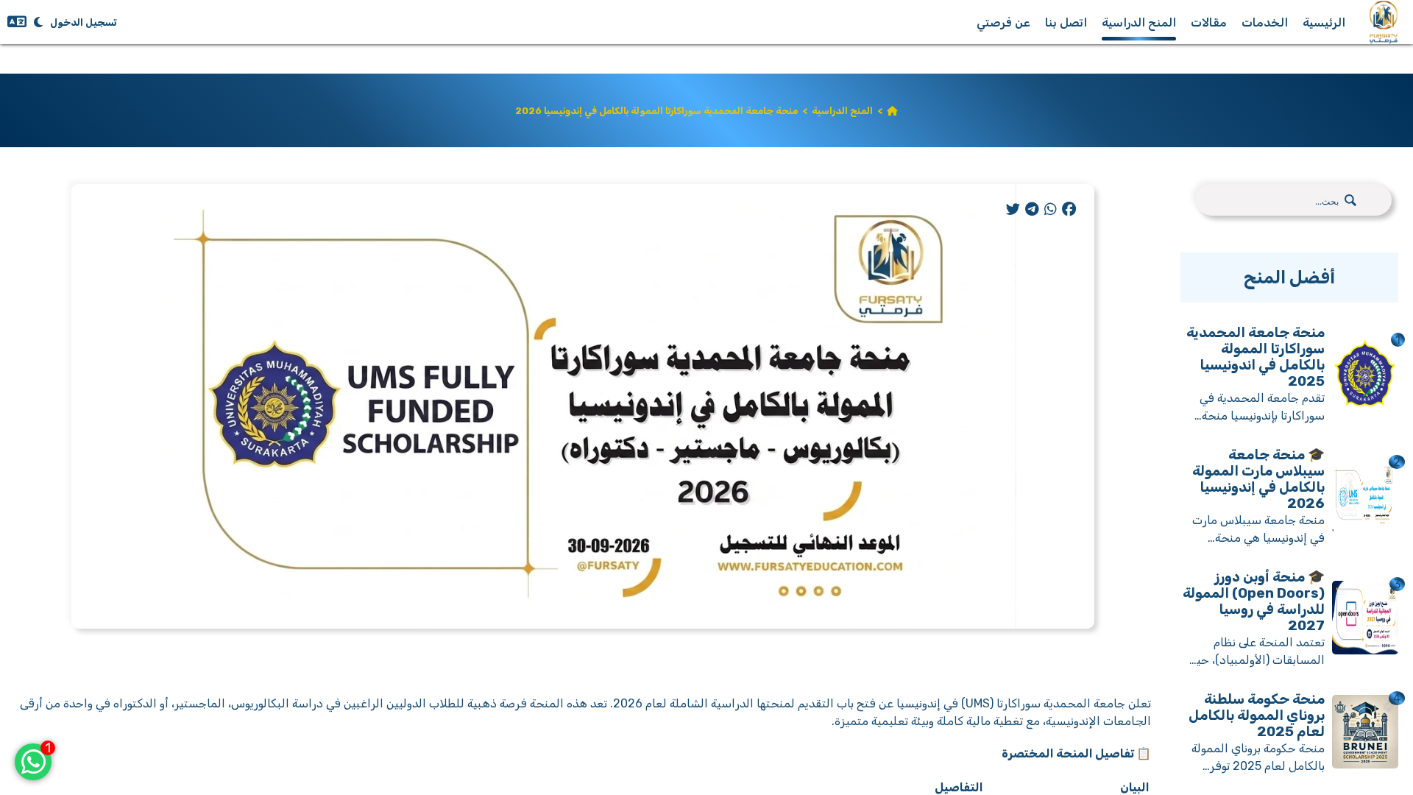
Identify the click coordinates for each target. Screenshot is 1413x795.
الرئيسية (1324, 22)
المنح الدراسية (1139, 22)
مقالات (1209, 22)
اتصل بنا (1066, 22)
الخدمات (1265, 22)
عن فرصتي (1003, 22)
